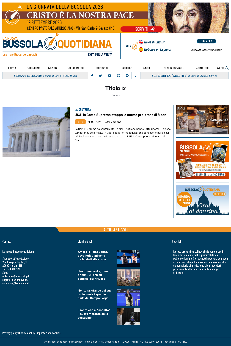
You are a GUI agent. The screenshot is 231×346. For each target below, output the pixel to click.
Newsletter (206, 50)
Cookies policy (27, 333)
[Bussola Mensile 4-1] (202, 119)
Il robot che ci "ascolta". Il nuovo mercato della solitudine (94, 313)
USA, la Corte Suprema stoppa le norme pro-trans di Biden (120, 114)
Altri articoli (115, 229)
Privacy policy (9, 333)
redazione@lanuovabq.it (15, 276)
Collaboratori (75, 67)
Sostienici (102, 67)
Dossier (127, 67)
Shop (146, 67)
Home (12, 67)
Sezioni (53, 67)
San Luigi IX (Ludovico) (169, 75)
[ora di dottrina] (202, 200)
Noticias (157, 49)
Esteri (80, 121)
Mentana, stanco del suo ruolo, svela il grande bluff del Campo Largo (95, 294)
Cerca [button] (221, 67)
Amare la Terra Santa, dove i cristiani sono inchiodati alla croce (93, 255)
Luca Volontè (112, 122)
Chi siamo (33, 67)
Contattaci (202, 67)
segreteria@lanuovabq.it (15, 279)
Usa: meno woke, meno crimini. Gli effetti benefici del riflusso (94, 274)
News (154, 41)
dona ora (206, 41)
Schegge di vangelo (28, 75)
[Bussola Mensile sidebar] (202, 160)
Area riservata (172, 67)
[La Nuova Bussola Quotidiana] (57, 46)
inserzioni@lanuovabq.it (15, 283)
